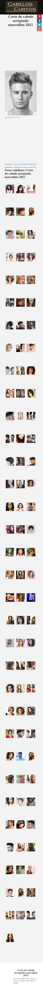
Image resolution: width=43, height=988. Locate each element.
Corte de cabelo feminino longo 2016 (25, 164)
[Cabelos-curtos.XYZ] (21, 7)
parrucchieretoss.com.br (12, 117)
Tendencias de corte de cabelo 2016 (25, 167)
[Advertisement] (21, 49)
